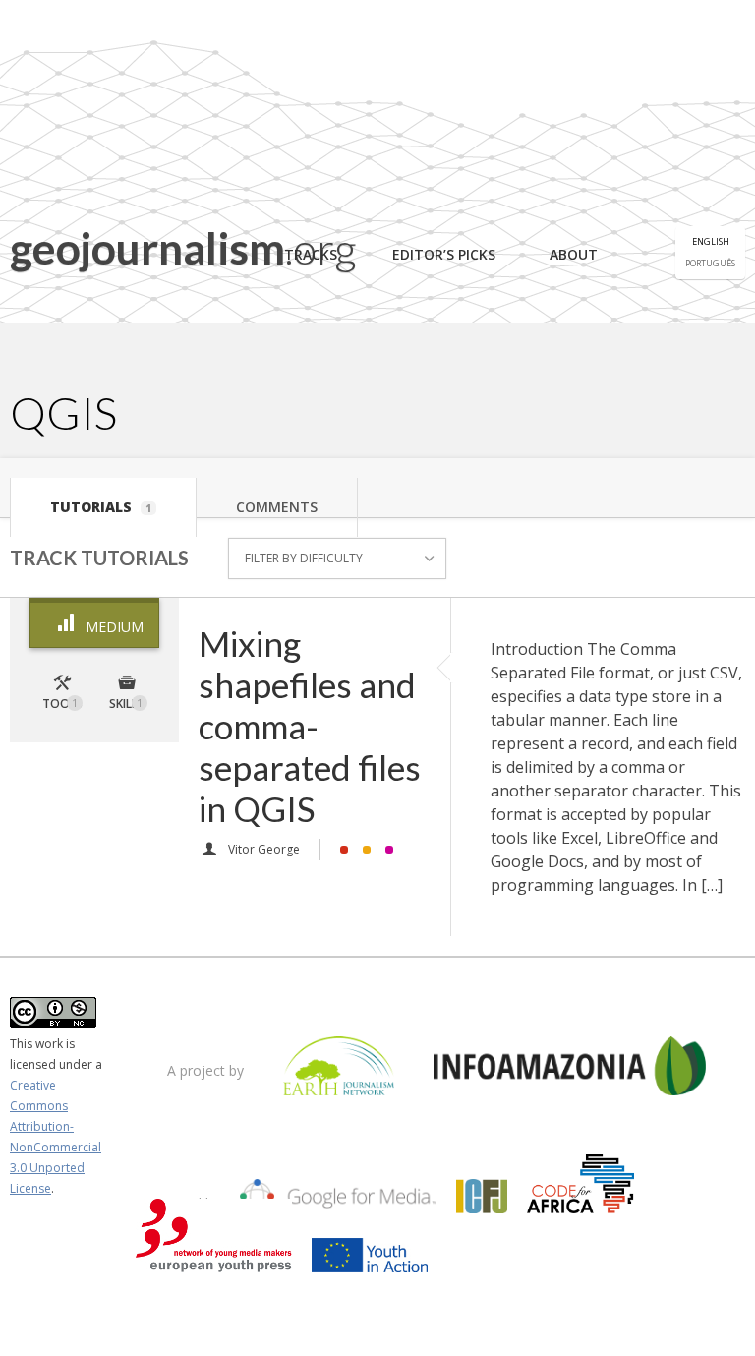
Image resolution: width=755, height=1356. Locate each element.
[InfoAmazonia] (570, 1068)
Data (344, 850)
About (574, 254)
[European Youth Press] (214, 1257)
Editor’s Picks (443, 254)
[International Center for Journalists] (481, 1198)
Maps (367, 850)
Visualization (389, 850)
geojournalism (183, 247)
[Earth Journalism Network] (338, 1068)
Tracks (310, 254)
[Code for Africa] (581, 1198)
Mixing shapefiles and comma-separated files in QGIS (310, 725)
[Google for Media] (338, 1198)
